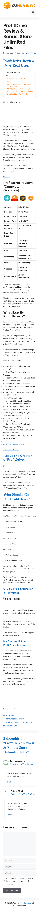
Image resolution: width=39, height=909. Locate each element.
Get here (6, 176)
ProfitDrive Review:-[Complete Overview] (20, 85)
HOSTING (10, 715)
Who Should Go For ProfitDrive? (18, 94)
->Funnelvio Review (11, 449)
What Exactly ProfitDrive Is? (20, 89)
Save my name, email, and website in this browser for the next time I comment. (19, 881)
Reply (9, 782)
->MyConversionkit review (13, 444)
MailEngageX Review (15, 719)
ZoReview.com (25, 903)
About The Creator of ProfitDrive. (21, 91)
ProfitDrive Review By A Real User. (17, 80)
